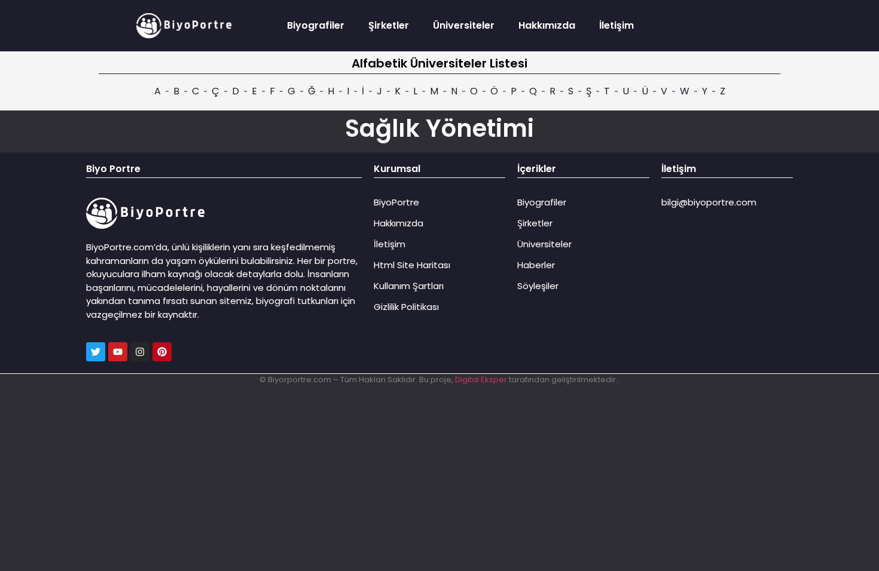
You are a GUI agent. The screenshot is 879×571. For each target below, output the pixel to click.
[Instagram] (139, 351)
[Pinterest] (162, 351)
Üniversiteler (464, 25)
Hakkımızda (546, 25)
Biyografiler (315, 25)
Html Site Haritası (412, 265)
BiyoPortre (396, 202)
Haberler (536, 265)
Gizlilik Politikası (406, 306)
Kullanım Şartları (409, 286)
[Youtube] (117, 351)
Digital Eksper (481, 379)
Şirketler (388, 25)
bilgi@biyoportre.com (708, 202)
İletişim (616, 25)
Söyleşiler (537, 286)
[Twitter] (95, 351)
